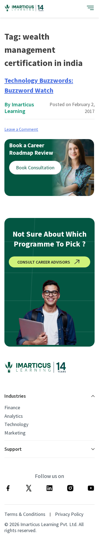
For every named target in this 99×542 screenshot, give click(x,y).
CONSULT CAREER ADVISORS (43, 262)
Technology (16, 424)
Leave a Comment (21, 129)
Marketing (15, 433)
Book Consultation (35, 167)
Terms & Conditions (24, 514)
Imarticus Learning (19, 107)
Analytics (13, 416)
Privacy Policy (69, 514)
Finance (12, 408)
